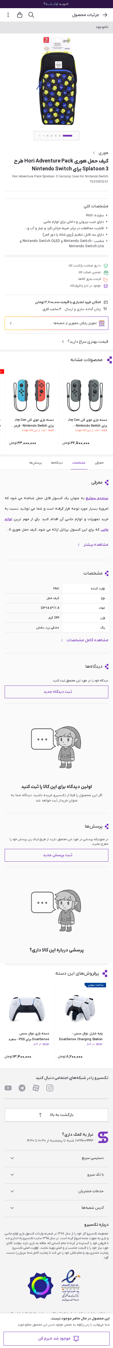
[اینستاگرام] (49, 1087)
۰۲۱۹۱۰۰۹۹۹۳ (84, 1140)
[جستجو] (31, 14)
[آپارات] (35, 1087)
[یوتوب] (8, 1087)
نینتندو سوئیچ (97, 498)
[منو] (8, 14)
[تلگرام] (22, 1087)
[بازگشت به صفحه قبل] (104, 14)
